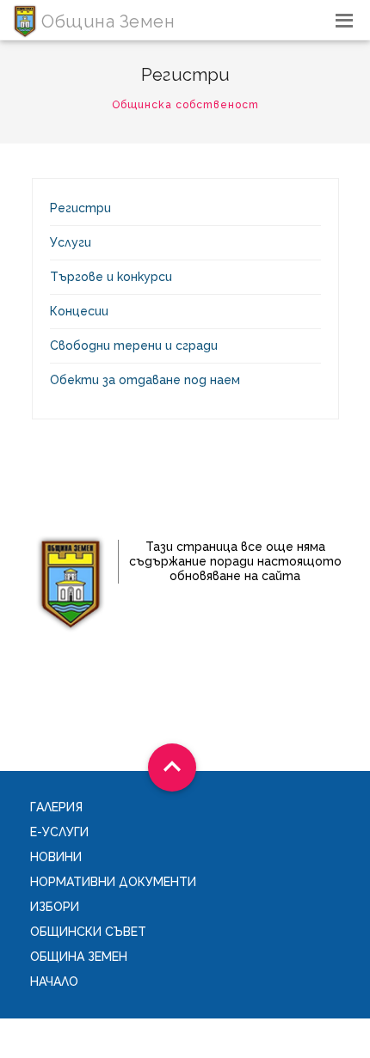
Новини (56, 857)
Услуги (70, 242)
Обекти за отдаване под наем (145, 380)
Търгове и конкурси (111, 277)
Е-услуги (59, 832)
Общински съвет (88, 932)
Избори (54, 907)
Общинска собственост (185, 105)
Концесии (79, 311)
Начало (54, 981)
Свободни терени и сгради (134, 345)
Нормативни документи (113, 882)
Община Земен (78, 956)
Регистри (80, 208)
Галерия (56, 807)
